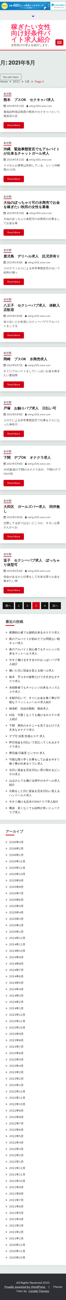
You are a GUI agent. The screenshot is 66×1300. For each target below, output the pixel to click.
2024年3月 (16, 995)
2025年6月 (16, 899)
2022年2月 (16, 1155)
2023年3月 (16, 1072)
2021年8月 (16, 1193)
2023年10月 (17, 1027)
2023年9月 (16, 1033)
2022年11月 (17, 1097)
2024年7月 (16, 970)
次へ (55, 605)
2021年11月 (17, 1174)
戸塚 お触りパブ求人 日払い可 (30, 408)
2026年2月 (16, 848)
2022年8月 (16, 1117)
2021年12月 (17, 1168)
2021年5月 (16, 1213)
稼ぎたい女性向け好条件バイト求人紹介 (31, 33)
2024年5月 (16, 982)
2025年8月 (16, 887)
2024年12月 (17, 938)
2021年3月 (16, 1225)
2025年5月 (16, 906)
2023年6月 (16, 1053)
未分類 (7, 93)
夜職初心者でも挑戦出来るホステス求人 (34, 632)
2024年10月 (17, 950)
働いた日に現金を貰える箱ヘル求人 (31, 670)
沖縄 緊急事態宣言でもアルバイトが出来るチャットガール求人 (32, 151)
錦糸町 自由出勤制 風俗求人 (29, 708)
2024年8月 (16, 963)
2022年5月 (16, 1136)
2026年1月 (16, 855)
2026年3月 (16, 842)
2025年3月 (16, 919)
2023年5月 (16, 1059)
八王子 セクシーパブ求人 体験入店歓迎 (32, 307)
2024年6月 (16, 976)
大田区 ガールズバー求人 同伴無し (32, 508)
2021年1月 (16, 1238)
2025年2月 (16, 925)
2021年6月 (16, 1206)
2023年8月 (16, 1040)
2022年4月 (16, 1142)
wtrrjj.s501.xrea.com (40, 106)
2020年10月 (17, 1257)
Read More (13, 125)
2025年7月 (16, 893)
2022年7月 (16, 1123)
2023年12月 (17, 1014)
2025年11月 (17, 867)
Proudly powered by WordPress (25, 1287)
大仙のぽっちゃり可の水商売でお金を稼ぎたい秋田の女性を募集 (32, 204)
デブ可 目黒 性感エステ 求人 (27, 736)
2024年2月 (16, 1002)
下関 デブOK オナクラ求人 (27, 457)
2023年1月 (16, 1085)
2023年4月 (16, 1065)
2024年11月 (17, 944)
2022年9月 (16, 1110)
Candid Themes (39, 1291)
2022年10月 (17, 1104)
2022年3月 (16, 1149)
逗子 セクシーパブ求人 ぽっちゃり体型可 (32, 562)
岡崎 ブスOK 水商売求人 (25, 359)
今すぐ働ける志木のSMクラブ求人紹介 (33, 801)
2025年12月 (17, 861)
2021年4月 (16, 1219)
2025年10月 (17, 874)
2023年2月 (16, 1078)
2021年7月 (16, 1200)
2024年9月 (16, 957)
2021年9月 (16, 1187)
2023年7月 (16, 1046)
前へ (8, 605)
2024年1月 (16, 1008)
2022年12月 (17, 1091)
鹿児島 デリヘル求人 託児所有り (32, 256)
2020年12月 (17, 1245)
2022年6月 (16, 1129)
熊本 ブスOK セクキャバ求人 (29, 99)
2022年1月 (16, 1161)
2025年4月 (16, 912)
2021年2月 (16, 1232)
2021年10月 (17, 1181)
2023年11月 (17, 1021)
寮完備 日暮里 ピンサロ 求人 (27, 753)
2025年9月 (16, 880)
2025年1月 (16, 931)
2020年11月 (17, 1251)
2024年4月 (16, 989)
